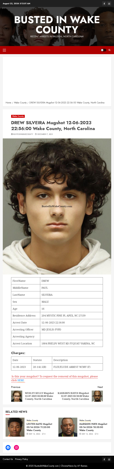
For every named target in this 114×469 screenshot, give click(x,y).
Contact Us (8, 459)
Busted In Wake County (57, 24)
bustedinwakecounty (23, 134)
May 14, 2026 (34, 434)
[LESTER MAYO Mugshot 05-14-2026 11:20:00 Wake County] (15, 427)
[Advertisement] (57, 79)
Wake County (18, 116)
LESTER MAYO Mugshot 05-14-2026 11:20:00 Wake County (39, 427)
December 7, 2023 (45, 134)
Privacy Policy (21, 459)
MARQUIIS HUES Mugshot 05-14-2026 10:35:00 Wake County (93, 427)
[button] (4, 50)
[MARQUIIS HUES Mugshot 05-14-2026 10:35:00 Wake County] (67, 427)
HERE (21, 380)
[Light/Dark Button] (103, 50)
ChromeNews (67, 465)
